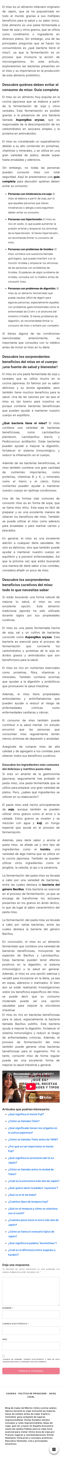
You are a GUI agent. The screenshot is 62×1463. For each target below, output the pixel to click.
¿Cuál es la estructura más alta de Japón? (34, 1180)
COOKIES (11, 1393)
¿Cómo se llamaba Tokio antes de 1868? (33, 1139)
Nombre (7, 1308)
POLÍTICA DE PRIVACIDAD (32, 1393)
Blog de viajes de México (19, 1408)
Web (4, 1339)
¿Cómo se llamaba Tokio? (24, 1121)
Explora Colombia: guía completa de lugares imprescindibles (27, 1417)
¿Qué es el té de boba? (22, 1194)
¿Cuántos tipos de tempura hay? (28, 1201)
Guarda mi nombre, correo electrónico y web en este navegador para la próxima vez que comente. (31, 1360)
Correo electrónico (15, 1324)
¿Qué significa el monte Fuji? (26, 1114)
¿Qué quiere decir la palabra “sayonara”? (33, 1187)
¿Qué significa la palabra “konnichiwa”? (32, 1243)
